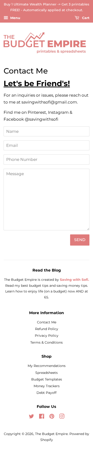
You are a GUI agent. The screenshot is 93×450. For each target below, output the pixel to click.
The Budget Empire (51, 434)
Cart (85, 18)
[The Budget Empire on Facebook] (41, 417)
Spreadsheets (46, 373)
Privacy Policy (46, 335)
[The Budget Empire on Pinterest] (51, 417)
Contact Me (46, 322)
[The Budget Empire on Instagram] (61, 417)
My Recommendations (47, 366)
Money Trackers (47, 386)
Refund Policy (46, 329)
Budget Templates (46, 379)
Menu (14, 18)
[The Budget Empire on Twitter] (31, 417)
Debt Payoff (46, 393)
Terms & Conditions (46, 342)
